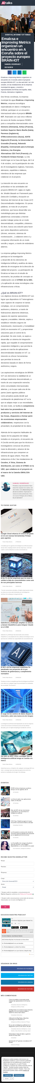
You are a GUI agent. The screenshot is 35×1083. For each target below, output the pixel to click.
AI (13, 792)
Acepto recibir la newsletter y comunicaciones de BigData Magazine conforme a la (16, 893)
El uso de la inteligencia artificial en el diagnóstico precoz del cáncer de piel (20, 1025)
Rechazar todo (19, 1075)
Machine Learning (22, 1031)
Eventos (9, 35)
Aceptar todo (8, 1075)
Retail (22, 1006)
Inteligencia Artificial (26, 848)
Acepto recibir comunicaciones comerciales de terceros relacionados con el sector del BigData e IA (17, 899)
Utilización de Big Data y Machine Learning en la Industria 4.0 (19, 1018)
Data (16, 1031)
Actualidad (15, 825)
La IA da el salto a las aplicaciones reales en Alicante (21, 799)
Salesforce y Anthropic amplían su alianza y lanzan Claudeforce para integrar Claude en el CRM (17, 625)
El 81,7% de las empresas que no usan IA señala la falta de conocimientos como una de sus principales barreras (17, 580)
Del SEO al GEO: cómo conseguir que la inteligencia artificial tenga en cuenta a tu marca (16, 758)
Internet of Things (22, 35)
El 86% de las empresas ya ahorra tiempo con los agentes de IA (21, 788)
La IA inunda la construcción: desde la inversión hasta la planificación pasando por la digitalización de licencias (22, 833)
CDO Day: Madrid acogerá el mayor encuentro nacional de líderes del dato (22, 821)
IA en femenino (16, 848)
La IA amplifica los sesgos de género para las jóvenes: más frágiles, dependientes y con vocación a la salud (22, 844)
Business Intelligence (22, 1004)
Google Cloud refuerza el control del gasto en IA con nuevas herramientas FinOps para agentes (17, 536)
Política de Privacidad (26, 894)
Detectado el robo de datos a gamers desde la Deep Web (20, 1034)
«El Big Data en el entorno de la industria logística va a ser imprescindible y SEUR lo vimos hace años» (20, 1011)
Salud (29, 1031)
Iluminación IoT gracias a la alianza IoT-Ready (20, 1041)
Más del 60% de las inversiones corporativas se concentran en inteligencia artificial (20, 811)
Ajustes (7, 1078)
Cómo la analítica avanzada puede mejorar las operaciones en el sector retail (19, 1001)
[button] (33, 2)
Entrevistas (19, 1015)
